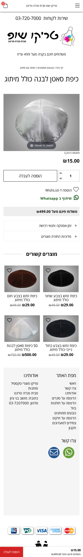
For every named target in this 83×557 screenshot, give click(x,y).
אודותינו (70, 393)
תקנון (72, 427)
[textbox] (41, 55)
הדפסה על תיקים (64, 418)
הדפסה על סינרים (64, 398)
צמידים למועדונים (64, 423)
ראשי (72, 383)
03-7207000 (19, 403)
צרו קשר (70, 388)
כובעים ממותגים (65, 413)
